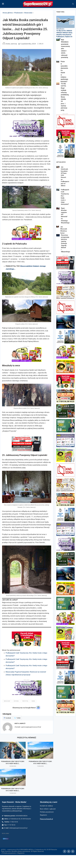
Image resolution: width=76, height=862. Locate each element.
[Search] (73, 4)
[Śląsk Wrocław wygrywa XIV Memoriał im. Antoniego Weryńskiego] (57, 208)
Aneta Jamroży (20, 723)
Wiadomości (18, 13)
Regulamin (21, 853)
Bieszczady (28, 13)
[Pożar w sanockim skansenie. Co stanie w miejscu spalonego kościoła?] (57, 61)
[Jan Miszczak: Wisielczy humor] (57, 227)
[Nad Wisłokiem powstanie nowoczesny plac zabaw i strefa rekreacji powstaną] (58, 40)
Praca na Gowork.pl (46, 819)
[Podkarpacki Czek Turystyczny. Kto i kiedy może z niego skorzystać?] (13, 750)
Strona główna (8, 13)
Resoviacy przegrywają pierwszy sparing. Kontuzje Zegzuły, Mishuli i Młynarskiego (65, 243)
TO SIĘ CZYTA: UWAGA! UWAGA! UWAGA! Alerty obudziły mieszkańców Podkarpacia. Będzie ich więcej (64, 35)
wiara (33, 701)
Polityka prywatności (9, 853)
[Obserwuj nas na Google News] (38, 709)
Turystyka (25, 701)
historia (16, 701)
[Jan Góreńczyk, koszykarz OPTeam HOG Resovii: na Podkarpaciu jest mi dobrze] (57, 167)
